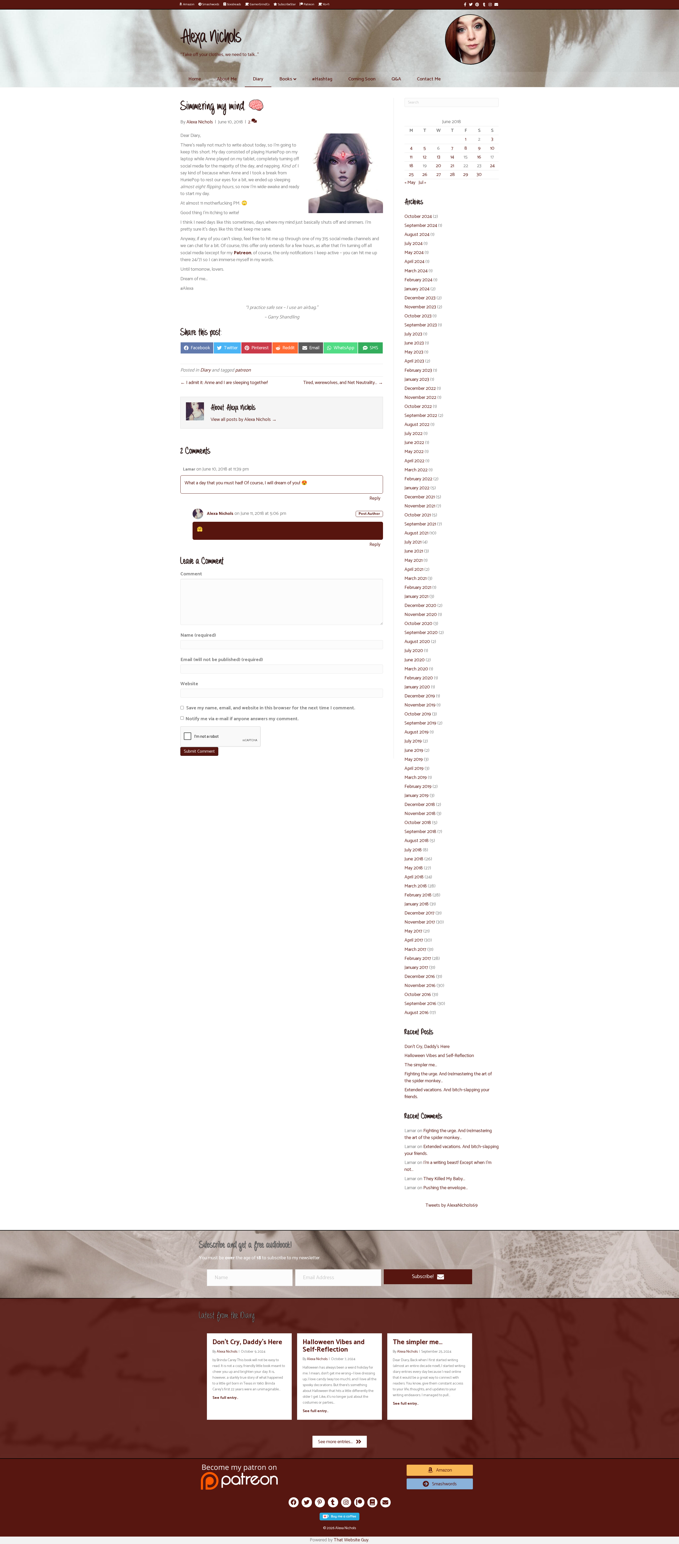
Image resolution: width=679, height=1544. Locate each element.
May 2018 (413, 868)
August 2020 (417, 642)
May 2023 (413, 352)
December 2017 (419, 913)
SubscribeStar (286, 4)
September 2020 (421, 633)
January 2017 (416, 968)
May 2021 (413, 560)
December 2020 (420, 606)
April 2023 (414, 361)
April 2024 (414, 262)
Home (194, 79)
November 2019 (420, 705)
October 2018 (417, 823)
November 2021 (419, 506)
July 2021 (412, 542)
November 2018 (420, 814)
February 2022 (418, 479)
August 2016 (416, 1013)
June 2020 (414, 660)
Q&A (396, 79)
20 (438, 166)
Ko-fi (325, 4)
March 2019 (415, 778)
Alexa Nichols (220, 513)
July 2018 (413, 850)
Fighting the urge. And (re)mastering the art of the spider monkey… (448, 1077)
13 (438, 157)
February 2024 (418, 280)
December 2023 (420, 298)
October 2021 (417, 515)
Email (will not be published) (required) (221, 659)
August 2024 (416, 235)
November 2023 (420, 307)
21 (452, 166)
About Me (227, 79)
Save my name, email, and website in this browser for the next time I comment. (270, 708)
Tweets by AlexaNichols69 (451, 1205)
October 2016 (417, 995)
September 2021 (420, 524)
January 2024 (416, 289)
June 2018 (413, 859)
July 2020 (413, 651)
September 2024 (420, 226)
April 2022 (414, 461)
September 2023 (420, 325)
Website (189, 683)
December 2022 (420, 389)
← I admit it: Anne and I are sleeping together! (224, 383)
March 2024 (416, 271)
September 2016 (420, 1004)
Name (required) (198, 635)
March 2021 (415, 579)
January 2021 (416, 597)
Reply (374, 498)
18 (411, 166)
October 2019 (417, 714)
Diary (258, 79)
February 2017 (417, 959)
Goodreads (233, 4)
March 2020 (416, 669)
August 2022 (416, 425)
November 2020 (420, 615)
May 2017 (413, 931)
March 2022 (416, 470)
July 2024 (413, 244)
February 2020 (418, 678)
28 (452, 175)
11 (411, 157)
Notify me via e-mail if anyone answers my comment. (242, 718)
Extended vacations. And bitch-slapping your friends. (446, 1093)
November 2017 (419, 922)
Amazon (188, 4)
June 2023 (414, 343)
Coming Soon (362, 79)
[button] (428, 1276)
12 (424, 157)
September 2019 (420, 723)
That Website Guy (351, 1540)
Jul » (422, 183)
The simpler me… (420, 1065)
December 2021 (419, 497)
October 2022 (418, 407)
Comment (191, 574)
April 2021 (413, 569)
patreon (243, 370)
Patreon (308, 4)
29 (465, 175)
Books (285, 79)
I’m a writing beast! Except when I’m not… (447, 1166)
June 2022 (414, 443)
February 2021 (417, 588)
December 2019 (419, 696)
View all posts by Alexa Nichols (244, 420)
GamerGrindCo (259, 4)
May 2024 (414, 253)
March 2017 (415, 950)
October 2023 (418, 316)
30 (479, 175)
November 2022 (420, 398)
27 (438, 175)
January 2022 (416, 488)
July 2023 (413, 334)
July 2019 (413, 741)
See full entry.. (225, 1398)
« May (409, 183)
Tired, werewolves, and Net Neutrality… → (343, 383)
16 (479, 157)
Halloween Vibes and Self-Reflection (439, 1056)
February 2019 (418, 787)
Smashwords (210, 4)
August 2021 (416, 533)
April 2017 (413, 940)
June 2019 (413, 750)
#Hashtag (322, 79)
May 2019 (413, 760)
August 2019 (416, 732)
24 (492, 166)
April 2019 (414, 769)
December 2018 (419, 805)
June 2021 (413, 551)
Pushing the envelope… (445, 1188)
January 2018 (416, 904)
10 (492, 148)
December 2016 (419, 977)
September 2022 (420, 416)
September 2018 (420, 832)
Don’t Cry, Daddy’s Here (427, 1047)
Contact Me (429, 79)
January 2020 (417, 687)
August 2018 (416, 841)
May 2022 (414, 452)
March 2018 (415, 886)
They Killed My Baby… (444, 1179)
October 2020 (418, 624)
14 (452, 157)
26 (424, 175)
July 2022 (413, 434)
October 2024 (418, 217)
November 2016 (420, 986)
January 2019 (416, 796)
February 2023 (418, 370)
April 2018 (414, 877)
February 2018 (418, 895)
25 (411, 175)
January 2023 (416, 379)
